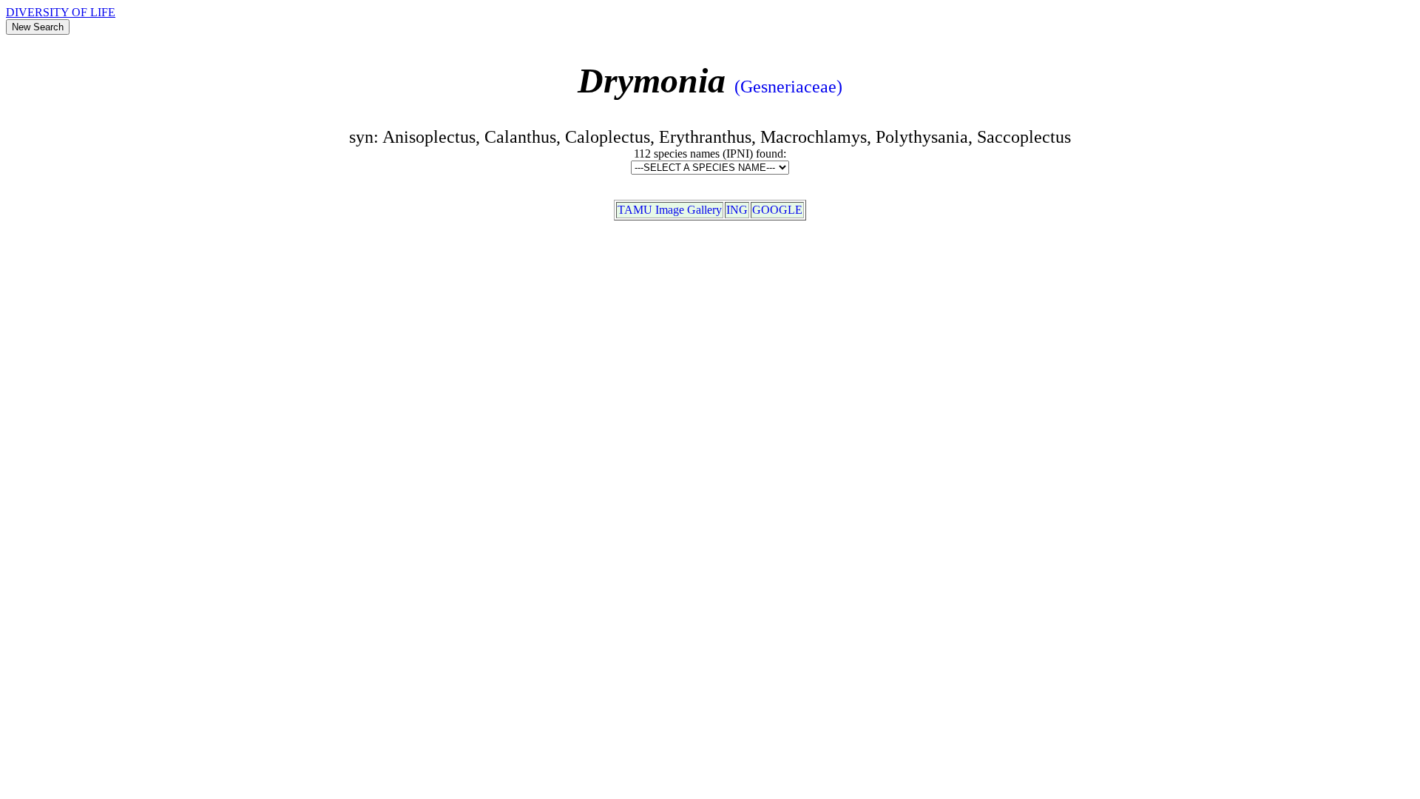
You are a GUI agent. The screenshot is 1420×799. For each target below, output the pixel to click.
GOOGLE (777, 209)
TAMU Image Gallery (670, 209)
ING (737, 209)
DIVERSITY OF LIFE (60, 12)
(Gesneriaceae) (788, 86)
